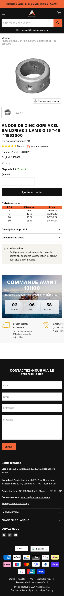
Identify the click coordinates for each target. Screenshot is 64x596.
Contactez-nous (44, 579)
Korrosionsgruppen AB (18, 141)
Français (40, 549)
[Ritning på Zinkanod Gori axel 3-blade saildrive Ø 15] (19, 112)
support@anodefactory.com (35, 30)
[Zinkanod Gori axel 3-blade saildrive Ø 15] (7, 112)
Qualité (21, 579)
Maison (6, 38)
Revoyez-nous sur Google (15, 503)
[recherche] (57, 23)
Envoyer (9, 446)
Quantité (6, 174)
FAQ (31, 579)
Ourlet (12, 579)
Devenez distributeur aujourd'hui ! (32, 582)
